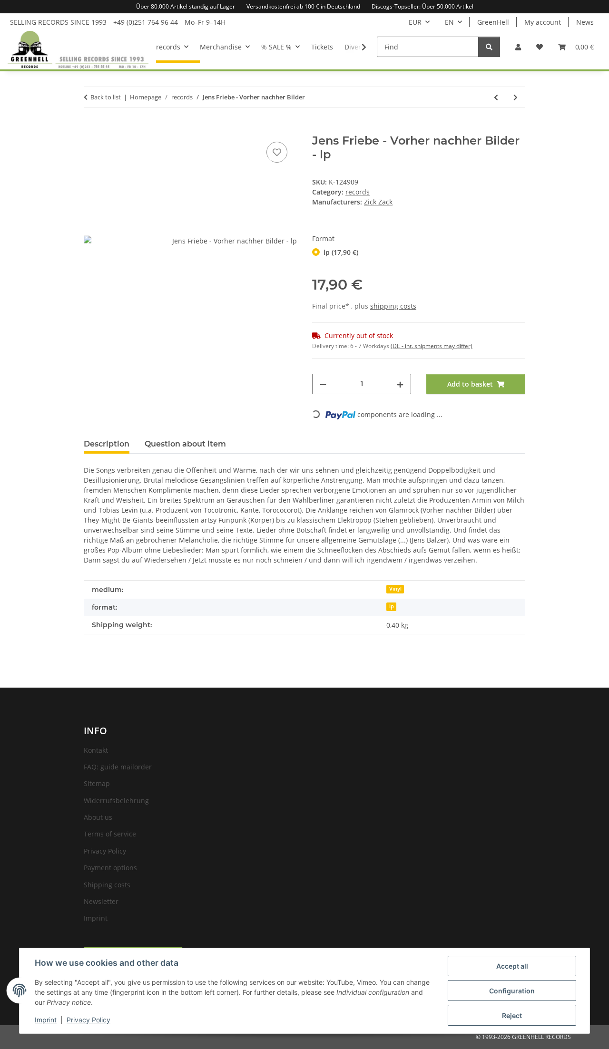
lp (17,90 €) (341, 252)
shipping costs (393, 306)
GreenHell (493, 22)
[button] (518, 46)
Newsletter (101, 901)
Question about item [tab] (185, 443)
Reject (512, 1015)
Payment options (110, 867)
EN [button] (449, 22)
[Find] (489, 47)
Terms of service (110, 833)
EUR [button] (415, 22)
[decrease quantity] (323, 384)
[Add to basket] (91, 129)
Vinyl (395, 588)
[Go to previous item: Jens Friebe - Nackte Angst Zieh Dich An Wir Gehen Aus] (496, 97)
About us (98, 817)
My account (542, 22)
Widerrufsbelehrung (116, 800)
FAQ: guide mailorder (118, 766)
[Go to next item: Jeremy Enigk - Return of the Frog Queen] (515, 97)
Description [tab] (106, 443)
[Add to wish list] (276, 152)
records (357, 191)
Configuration (512, 991)
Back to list (105, 97)
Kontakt (96, 750)
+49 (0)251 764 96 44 (145, 22)
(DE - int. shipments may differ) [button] (431, 346)
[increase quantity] (400, 384)
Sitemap (97, 783)
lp (391, 606)
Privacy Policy (88, 1020)
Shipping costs (107, 884)
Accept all (512, 966)
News (585, 22)
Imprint (46, 1020)
